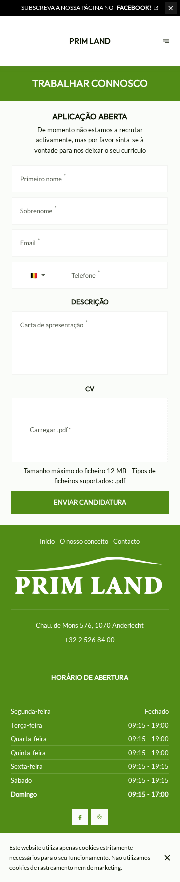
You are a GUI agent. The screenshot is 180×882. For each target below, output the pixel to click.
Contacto (127, 541)
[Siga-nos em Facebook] (80, 817)
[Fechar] (167, 858)
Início (47, 541)
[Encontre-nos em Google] (100, 817)
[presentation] (90, 430)
